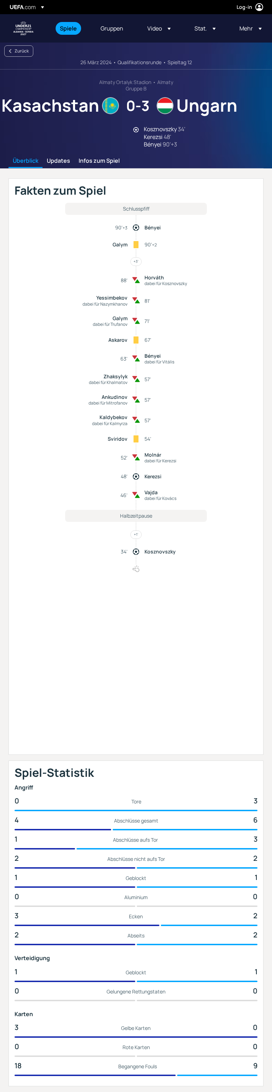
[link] (68, 28)
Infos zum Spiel (99, 161)
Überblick (25, 161)
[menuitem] (71, 28)
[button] (159, 28)
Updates (58, 161)
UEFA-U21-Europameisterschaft (23, 28)
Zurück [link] (22, 51)
